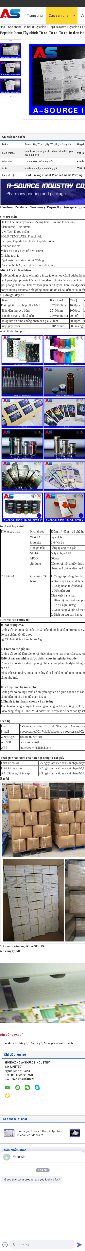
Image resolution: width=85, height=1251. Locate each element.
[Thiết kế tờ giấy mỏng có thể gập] (75, 1133)
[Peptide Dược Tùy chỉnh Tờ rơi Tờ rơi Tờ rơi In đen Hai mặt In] (10, 51)
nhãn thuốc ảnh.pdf (12, 331)
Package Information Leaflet (59, 1043)
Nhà (2, 26)
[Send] (79, 1244)
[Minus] (79, 1157)
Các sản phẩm (60, 15)
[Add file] (5, 1244)
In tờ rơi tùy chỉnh (35, 26)
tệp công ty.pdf (10, 951)
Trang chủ (35, 15)
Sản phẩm (14, 26)
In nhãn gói (21, 1043)
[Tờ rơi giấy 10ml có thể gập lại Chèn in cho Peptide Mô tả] (9, 1133)
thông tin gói (35, 1043)
